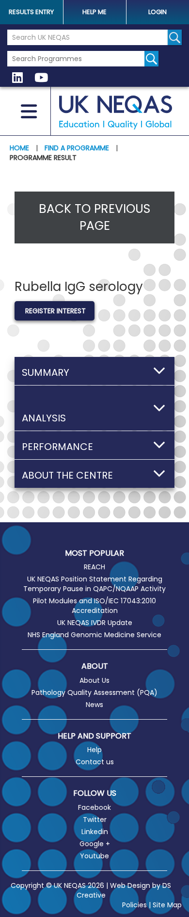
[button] (94, 371)
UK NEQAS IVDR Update (94, 622)
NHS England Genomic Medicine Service (94, 635)
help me (94, 11)
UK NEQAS (115, 112)
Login (157, 11)
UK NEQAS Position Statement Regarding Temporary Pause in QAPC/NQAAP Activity (94, 584)
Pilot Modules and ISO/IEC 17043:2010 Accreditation (94, 605)
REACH (94, 567)
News (94, 704)
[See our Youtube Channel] (41, 78)
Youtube (94, 856)
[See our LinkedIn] (17, 78)
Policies (134, 905)
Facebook (94, 807)
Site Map (167, 905)
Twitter (95, 819)
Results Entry (31, 11)
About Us (94, 680)
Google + (94, 844)
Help (94, 750)
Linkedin (94, 832)
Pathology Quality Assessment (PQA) (95, 692)
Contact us (95, 762)
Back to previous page (94, 217)
